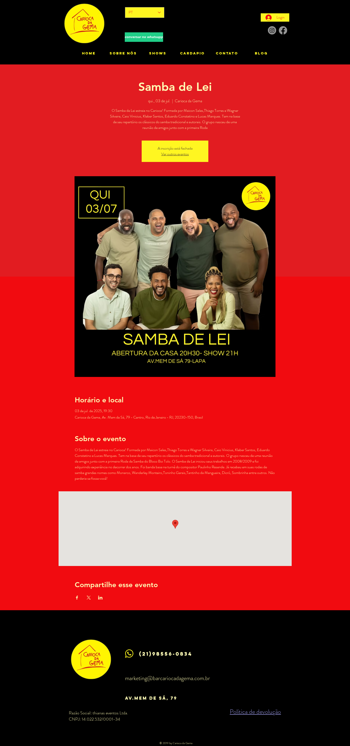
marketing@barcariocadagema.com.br (167, 678)
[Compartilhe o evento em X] (88, 598)
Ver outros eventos (175, 154)
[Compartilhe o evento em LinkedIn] (100, 598)
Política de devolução (255, 711)
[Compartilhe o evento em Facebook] (77, 598)
